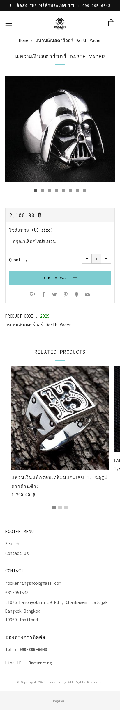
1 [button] (54, 507)
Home (23, 40)
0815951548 (17, 592)
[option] (60, 129)
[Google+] (32, 294)
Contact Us (17, 553)
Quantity (18, 259)
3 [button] (66, 507)
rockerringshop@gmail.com (33, 583)
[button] (35, 190)
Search (12, 543)
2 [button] (60, 507)
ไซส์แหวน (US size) (31, 230)
